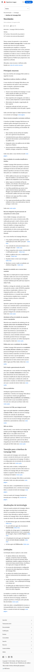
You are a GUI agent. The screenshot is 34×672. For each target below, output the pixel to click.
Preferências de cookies (24, 663)
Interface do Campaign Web (13, 15)
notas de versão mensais (16, 65)
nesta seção (13, 208)
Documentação (7, 12)
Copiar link (14, 25)
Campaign (16, 12)
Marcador (7, 25)
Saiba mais (19, 247)
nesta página (21, 115)
